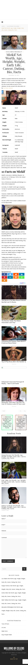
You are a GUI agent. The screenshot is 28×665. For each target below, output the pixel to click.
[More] (4, 280)
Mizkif (4, 411)
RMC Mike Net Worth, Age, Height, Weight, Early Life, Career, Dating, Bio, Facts (14, 481)
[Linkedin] (21, 274)
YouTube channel (7, 88)
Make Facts (5, 631)
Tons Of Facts (5, 624)
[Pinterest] (4, 277)
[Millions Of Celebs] (14, 10)
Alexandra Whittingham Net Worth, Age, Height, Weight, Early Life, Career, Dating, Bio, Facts (14, 610)
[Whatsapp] (21, 277)
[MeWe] (10, 277)
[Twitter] (10, 274)
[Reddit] (16, 274)
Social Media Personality (13, 26)
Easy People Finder (7, 634)
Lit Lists (4, 627)
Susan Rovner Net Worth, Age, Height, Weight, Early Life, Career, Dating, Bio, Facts (14, 456)
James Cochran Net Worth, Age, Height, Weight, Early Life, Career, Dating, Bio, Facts (14, 507)
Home (3, 26)
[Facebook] (4, 274)
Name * (4, 518)
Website (4, 530)
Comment (4, 537)
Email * (3, 524)
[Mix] (16, 277)
